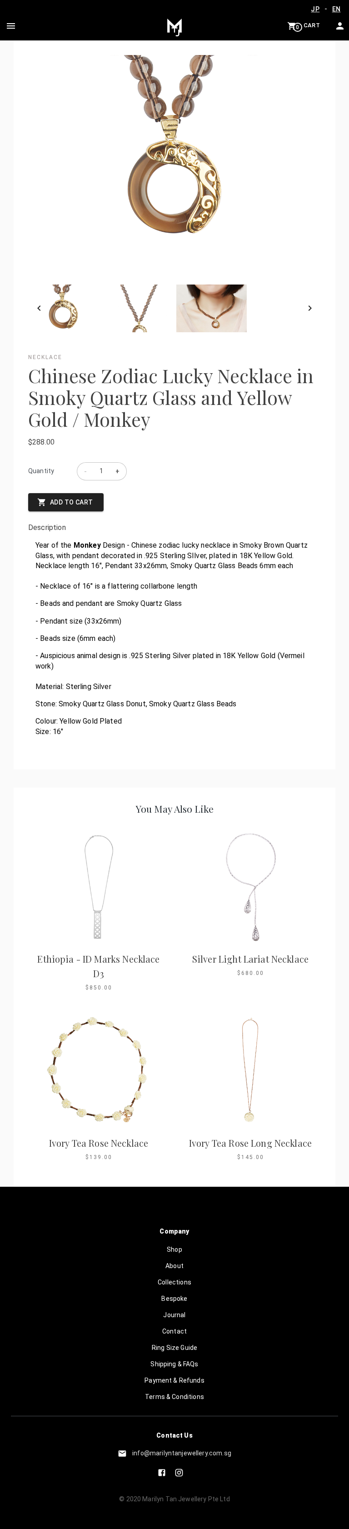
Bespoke (174, 1298)
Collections (174, 1282)
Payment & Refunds (174, 1380)
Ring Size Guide (174, 1347)
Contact (174, 1331)
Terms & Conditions (174, 1396)
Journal (174, 1315)
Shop (174, 1249)
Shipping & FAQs (174, 1364)
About (174, 1265)
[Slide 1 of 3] (174, 308)
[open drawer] (11, 26)
